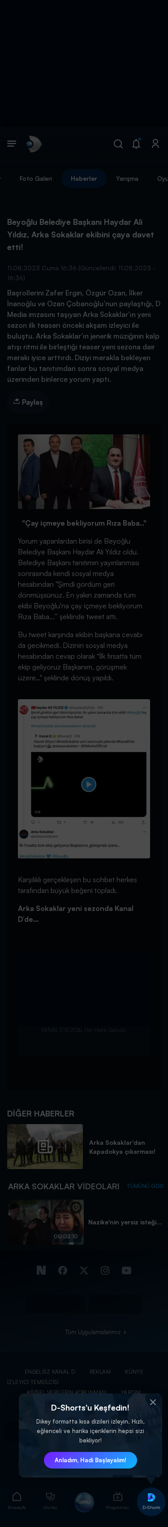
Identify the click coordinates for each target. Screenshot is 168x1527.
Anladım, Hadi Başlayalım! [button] (90, 1460)
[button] (153, 1402)
